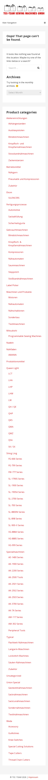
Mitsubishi (11, 330)
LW (10, 400)
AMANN (12, 354)
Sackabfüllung (15, 216)
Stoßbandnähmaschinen (20, 278)
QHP (10, 413)
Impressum (33, 777)
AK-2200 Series (15, 570)
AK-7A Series (14, 610)
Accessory (13, 726)
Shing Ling (11, 453)
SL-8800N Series (16, 512)
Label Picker (12, 285)
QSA (10, 440)
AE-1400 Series (15, 557)
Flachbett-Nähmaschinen (20, 642)
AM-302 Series (15, 623)
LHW (10, 393)
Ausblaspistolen (16, 130)
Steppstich (13, 272)
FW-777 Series (15, 472)
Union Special (13, 682)
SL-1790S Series (16, 478)
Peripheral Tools (16, 630)
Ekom (9, 192)
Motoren (12, 297)
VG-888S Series (15, 538)
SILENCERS (13, 197)
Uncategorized (13, 675)
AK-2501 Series (15, 583)
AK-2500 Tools (15, 577)
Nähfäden (11, 349)
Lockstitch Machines (18, 655)
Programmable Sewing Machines (24, 336)
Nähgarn (12, 172)
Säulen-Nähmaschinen (19, 662)
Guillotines (13, 733)
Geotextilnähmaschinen (20, 687)
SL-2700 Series (15, 498)
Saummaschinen (16, 265)
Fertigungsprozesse (16, 204)
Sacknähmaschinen (18, 694)
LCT (10, 373)
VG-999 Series (15, 545)
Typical (9, 637)
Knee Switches (15, 739)
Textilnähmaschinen (18, 714)
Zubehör (12, 185)
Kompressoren (15, 252)
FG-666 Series (15, 458)
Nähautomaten (16, 258)
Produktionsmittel (15, 361)
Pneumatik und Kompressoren (23, 179)
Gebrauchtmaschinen (17, 229)
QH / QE (12, 406)
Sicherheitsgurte (16, 223)
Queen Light (12, 368)
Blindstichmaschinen (18, 136)
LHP (10, 386)
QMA (10, 426)
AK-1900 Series (15, 563)
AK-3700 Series (15, 603)
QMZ (10, 433)
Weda (9, 721)
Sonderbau (13, 317)
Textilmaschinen (16, 324)
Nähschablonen (16, 310)
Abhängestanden (17, 123)
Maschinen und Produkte (19, 291)
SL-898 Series (15, 518)
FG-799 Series (15, 465)
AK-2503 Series (15, 597)
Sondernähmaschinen (19, 707)
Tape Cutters (15, 753)
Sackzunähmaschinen (19, 701)
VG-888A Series (16, 531)
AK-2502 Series (15, 590)
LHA (10, 380)
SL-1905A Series (16, 492)
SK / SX (11, 446)
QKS (10, 420)
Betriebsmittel (13, 167)
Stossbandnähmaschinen (21, 153)
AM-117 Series (15, 617)
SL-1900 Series (15, 485)
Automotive (14, 209)
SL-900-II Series (16, 525)
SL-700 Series (15, 505)
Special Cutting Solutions (20, 746)
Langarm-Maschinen (18, 649)
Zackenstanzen (16, 160)
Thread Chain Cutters (19, 759)
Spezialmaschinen (15, 551)
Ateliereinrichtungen (16, 118)
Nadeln (10, 342)
